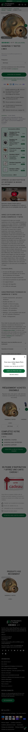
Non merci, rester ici (14, 374)
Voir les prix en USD (14, 371)
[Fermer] (25, 357)
